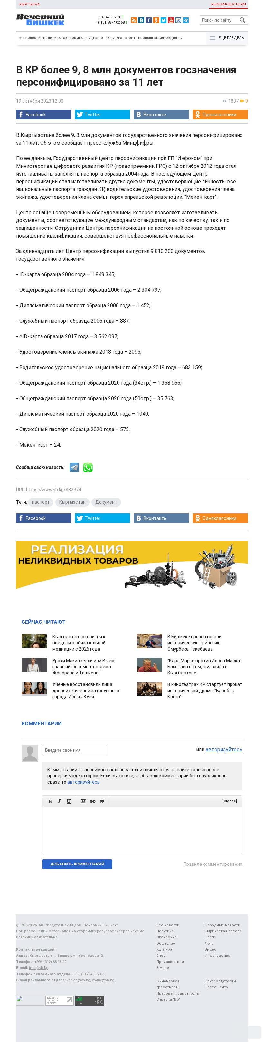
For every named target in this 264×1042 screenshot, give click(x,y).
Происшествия (151, 38)
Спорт (130, 38)
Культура (114, 38)
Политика (52, 38)
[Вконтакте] (141, 20)
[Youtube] (171, 20)
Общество (94, 38)
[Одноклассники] (156, 20)
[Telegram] (186, 20)
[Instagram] (178, 20)
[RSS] (134, 20)
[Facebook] (149, 20)
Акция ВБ (174, 38)
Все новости (30, 38)
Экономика (73, 38)
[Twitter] (163, 20)
